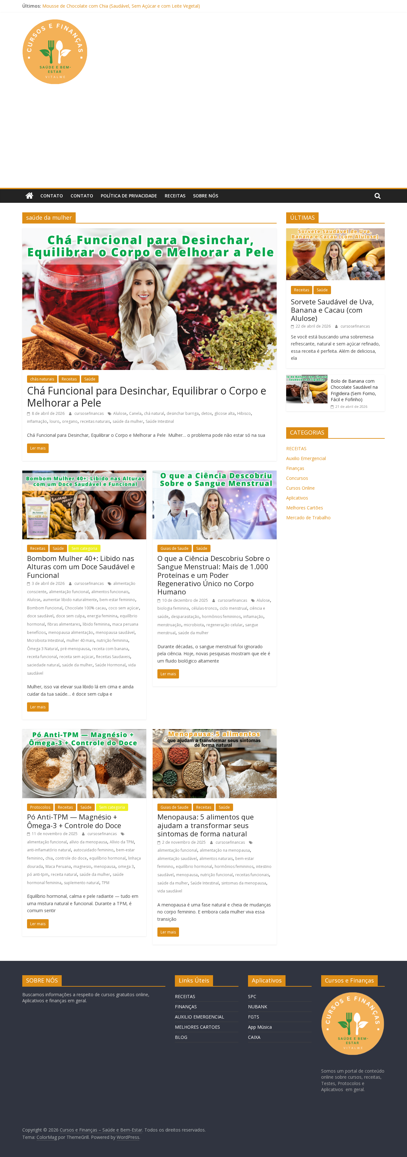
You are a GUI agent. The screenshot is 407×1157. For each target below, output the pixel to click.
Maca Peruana (58, 866)
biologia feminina (173, 608)
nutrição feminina (112, 640)
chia (49, 858)
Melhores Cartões (304, 508)
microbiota (194, 625)
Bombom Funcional (44, 608)
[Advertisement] (203, 140)
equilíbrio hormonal (107, 858)
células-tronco (204, 608)
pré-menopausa (75, 648)
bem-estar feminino (117, 599)
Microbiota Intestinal (45, 640)
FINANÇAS (186, 1007)
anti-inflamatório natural (49, 850)
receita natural (64, 874)
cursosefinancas (89, 413)
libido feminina (96, 624)
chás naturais (42, 379)
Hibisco (244, 413)
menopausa (104, 866)
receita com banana (110, 648)
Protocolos (40, 807)
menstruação (169, 625)
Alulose (120, 413)
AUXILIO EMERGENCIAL (199, 1017)
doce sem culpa (70, 616)
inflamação (37, 421)
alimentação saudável (177, 858)
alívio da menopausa (88, 842)
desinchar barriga (183, 413)
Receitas (175, 196)
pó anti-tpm (37, 874)
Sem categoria (84, 548)
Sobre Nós (205, 196)
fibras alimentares (63, 624)
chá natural (154, 413)
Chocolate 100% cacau (85, 608)
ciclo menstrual (233, 608)
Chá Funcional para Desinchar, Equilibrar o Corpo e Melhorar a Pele (146, 396)
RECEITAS (296, 448)
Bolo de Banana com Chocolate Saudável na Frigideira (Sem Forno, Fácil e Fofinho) (354, 390)
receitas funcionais (252, 874)
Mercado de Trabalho (308, 518)
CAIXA (254, 1037)
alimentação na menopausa (225, 850)
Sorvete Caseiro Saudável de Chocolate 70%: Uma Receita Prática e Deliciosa (122, 6)
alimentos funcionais (109, 591)
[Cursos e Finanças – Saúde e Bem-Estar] (29, 195)
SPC (252, 996)
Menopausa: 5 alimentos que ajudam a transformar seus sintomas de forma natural (205, 825)
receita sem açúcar (76, 656)
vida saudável (169, 891)
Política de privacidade (129, 196)
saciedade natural (43, 665)
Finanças (295, 468)
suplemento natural (81, 882)
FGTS (253, 1017)
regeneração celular (224, 625)
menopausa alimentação (70, 632)
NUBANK (257, 1007)
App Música (260, 1027)
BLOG (181, 1037)
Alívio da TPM (122, 842)
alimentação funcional (69, 591)
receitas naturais (95, 421)
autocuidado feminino (93, 850)
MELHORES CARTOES (197, 1027)
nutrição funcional (216, 874)
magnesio (82, 866)
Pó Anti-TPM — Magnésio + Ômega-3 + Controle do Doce (74, 821)
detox (206, 413)
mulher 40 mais (80, 640)
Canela (135, 413)
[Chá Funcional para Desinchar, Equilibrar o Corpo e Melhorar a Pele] (149, 232)
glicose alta (224, 413)
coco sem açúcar (123, 608)
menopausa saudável (115, 632)
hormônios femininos (221, 616)
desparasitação (185, 616)
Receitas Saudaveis (113, 656)
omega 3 (126, 866)
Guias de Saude (175, 548)
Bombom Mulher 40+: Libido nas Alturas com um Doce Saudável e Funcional (81, 566)
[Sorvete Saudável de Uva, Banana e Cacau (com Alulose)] (335, 232)
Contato (51, 196)
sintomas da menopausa (243, 883)
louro (54, 421)
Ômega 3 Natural (42, 648)
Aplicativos (297, 498)
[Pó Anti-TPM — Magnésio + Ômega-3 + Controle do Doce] (84, 732)
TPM (105, 882)
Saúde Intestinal (160, 421)
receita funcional (42, 656)
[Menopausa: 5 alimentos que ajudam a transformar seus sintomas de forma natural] (215, 732)
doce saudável (40, 616)
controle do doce (71, 858)
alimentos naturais (216, 858)
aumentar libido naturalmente (70, 599)
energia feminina (102, 616)
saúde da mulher (128, 421)
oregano (70, 421)
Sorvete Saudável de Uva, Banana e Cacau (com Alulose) (332, 310)
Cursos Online (300, 488)
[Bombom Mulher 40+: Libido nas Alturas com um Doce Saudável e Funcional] (84, 474)
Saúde (89, 379)
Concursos (297, 478)
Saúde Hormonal (110, 665)
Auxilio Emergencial (306, 458)
